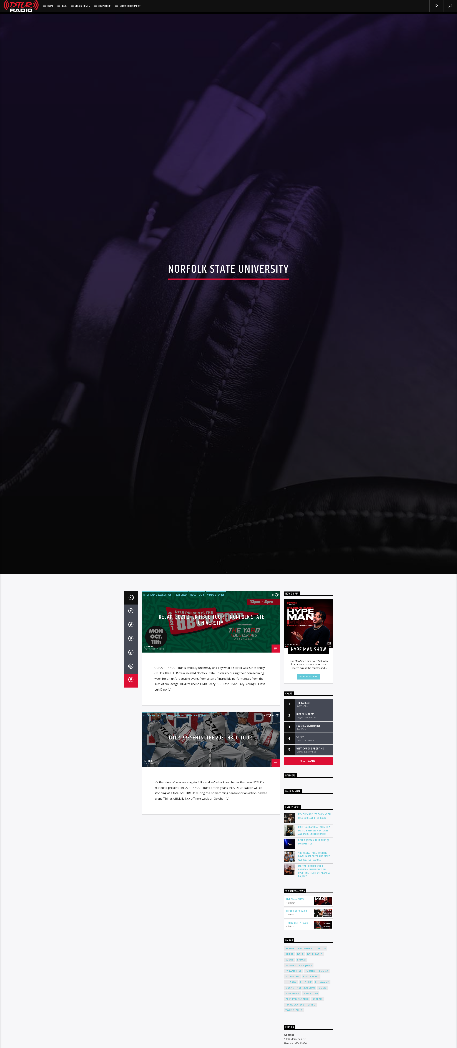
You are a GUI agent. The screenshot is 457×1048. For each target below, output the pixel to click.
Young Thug (294, 1019)
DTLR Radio (315, 962)
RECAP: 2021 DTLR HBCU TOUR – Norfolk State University (212, 628)
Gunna (323, 979)
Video (312, 1013)
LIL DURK (306, 990)
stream (318, 1007)
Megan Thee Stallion (300, 996)
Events (179, 724)
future (310, 979)
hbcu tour (197, 603)
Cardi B (321, 957)
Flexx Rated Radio (296, 920)
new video (310, 1002)
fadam (301, 968)
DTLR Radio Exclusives (157, 603)
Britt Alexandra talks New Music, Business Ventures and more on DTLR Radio (314, 839)
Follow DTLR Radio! (129, 6)
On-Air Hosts (82, 6)
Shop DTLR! (104, 6)
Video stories (216, 603)
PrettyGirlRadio (297, 1007)
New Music (292, 1002)
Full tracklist (308, 769)
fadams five (293, 979)
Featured (181, 603)
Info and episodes (308, 685)
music (322, 996)
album (289, 957)
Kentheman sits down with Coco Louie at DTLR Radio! (314, 825)
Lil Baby (291, 990)
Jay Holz (148, 655)
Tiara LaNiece (294, 1013)
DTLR (300, 962)
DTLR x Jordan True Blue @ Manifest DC (314, 850)
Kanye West (311, 985)
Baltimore (305, 957)
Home (50, 6)
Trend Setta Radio (297, 931)
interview (292, 985)
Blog (64, 6)
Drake (289, 962)
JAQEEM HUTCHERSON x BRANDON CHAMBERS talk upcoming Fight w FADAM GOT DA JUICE (315, 880)
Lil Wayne (322, 990)
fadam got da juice (298, 974)
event (289, 968)
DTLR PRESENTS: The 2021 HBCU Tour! (211, 746)
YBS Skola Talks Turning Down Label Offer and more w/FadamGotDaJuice (314, 865)
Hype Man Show (295, 908)
